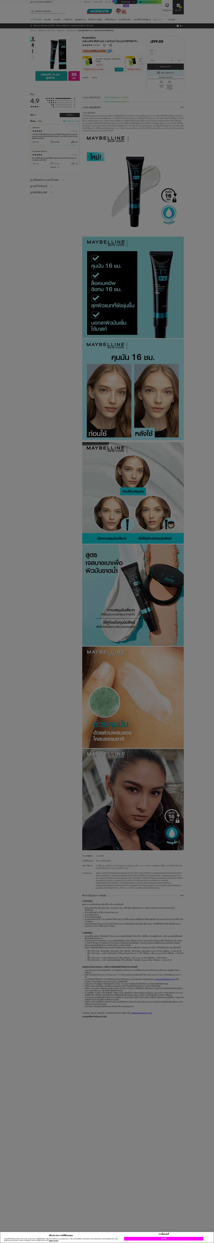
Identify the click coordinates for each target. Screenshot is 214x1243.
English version (53, 1241)
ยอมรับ (163, 1239)
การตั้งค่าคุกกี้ (164, 1234)
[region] (107, 1237)
